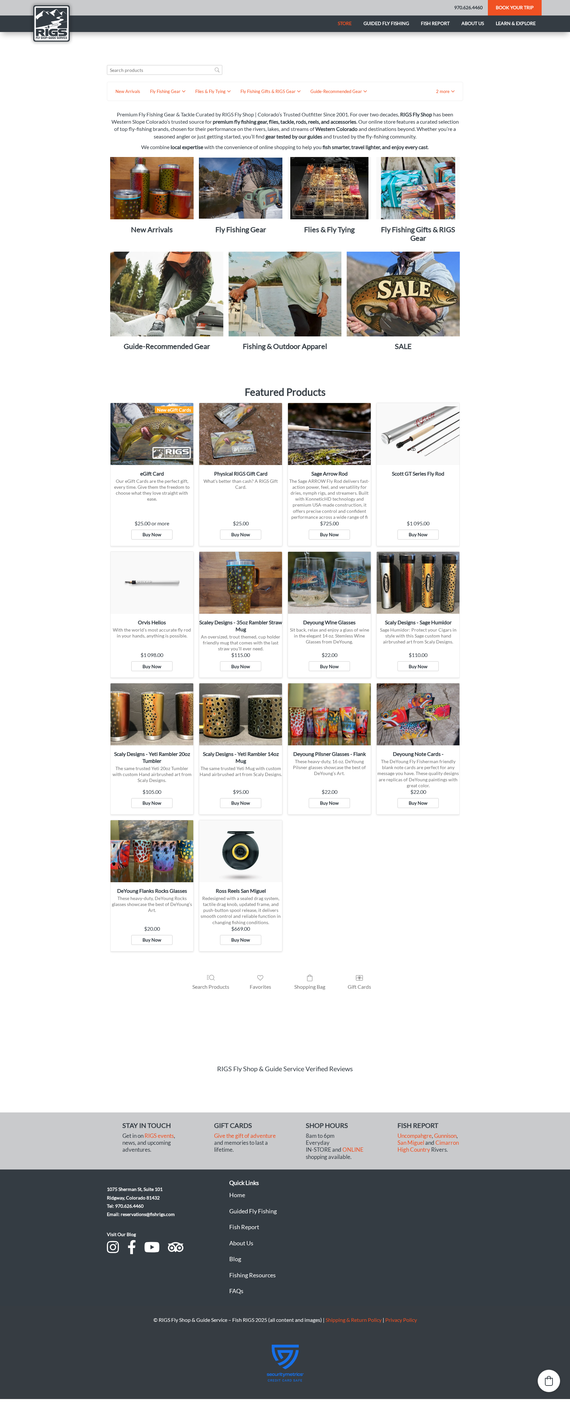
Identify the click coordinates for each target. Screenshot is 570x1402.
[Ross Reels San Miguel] (240, 851)
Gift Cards (359, 986)
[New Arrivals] (152, 188)
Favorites (260, 986)
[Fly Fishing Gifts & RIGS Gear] (418, 188)
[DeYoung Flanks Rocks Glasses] (152, 851)
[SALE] (403, 294)
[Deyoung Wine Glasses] (329, 583)
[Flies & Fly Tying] (329, 188)
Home (237, 1195)
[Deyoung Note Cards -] (418, 714)
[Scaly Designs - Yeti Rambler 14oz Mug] (240, 714)
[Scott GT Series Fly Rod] (418, 434)
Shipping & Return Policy (354, 1320)
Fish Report (435, 23)
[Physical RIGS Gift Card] (240, 434)
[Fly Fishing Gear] (240, 188)
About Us (241, 1243)
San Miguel (410, 1142)
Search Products (210, 986)
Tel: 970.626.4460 (125, 1206)
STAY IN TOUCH (146, 1125)
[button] (445, 91)
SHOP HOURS (327, 1125)
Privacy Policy (401, 1320)
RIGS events (159, 1136)
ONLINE (353, 1149)
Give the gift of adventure (245, 1136)
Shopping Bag (309, 986)
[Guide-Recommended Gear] (166, 294)
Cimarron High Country (428, 1146)
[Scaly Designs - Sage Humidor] (418, 583)
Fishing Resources (252, 1275)
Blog (235, 1258)
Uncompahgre (414, 1136)
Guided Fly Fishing (386, 23)
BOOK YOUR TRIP (515, 7)
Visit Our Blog (121, 1234)
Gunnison (445, 1136)
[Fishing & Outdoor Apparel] (285, 294)
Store (345, 23)
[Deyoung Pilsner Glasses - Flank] (329, 714)
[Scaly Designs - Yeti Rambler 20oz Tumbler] (152, 714)
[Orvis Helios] (152, 583)
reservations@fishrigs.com (148, 1214)
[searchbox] (164, 70)
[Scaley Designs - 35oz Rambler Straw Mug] (240, 583)
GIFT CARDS (233, 1125)
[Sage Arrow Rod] (329, 434)
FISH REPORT (417, 1125)
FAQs (236, 1290)
